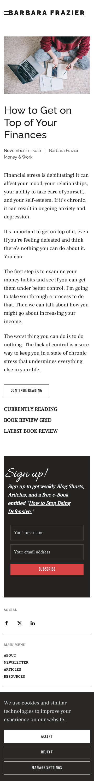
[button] (6, 13)
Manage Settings (47, 768)
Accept (47, 737)
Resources (14, 676)
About (10, 655)
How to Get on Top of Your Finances (38, 122)
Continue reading (26, 391)
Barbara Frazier (47, 13)
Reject (47, 752)
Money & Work (18, 157)
